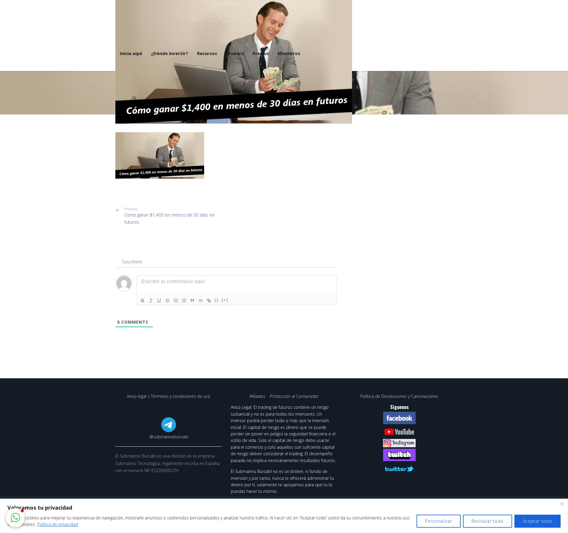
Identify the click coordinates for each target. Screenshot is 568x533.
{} (216, 300)
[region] (284, 516)
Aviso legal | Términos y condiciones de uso (168, 396)
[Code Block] (200, 300)
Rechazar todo (488, 521)
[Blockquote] (192, 300)
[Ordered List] (176, 300)
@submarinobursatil (168, 437)
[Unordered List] (184, 300)
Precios (261, 53)
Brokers (235, 53)
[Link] (209, 300)
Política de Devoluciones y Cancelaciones (399, 396)
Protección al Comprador (294, 396)
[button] (15, 517)
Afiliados (258, 396)
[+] (225, 300)
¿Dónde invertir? (169, 53)
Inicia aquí (131, 53)
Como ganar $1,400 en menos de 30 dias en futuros (169, 216)
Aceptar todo (537, 521)
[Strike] (167, 300)
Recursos (207, 53)
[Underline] (159, 300)
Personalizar (438, 521)
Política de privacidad (57, 524)
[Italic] (151, 300)
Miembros (289, 53)
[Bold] (142, 300)
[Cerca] (561, 503)
